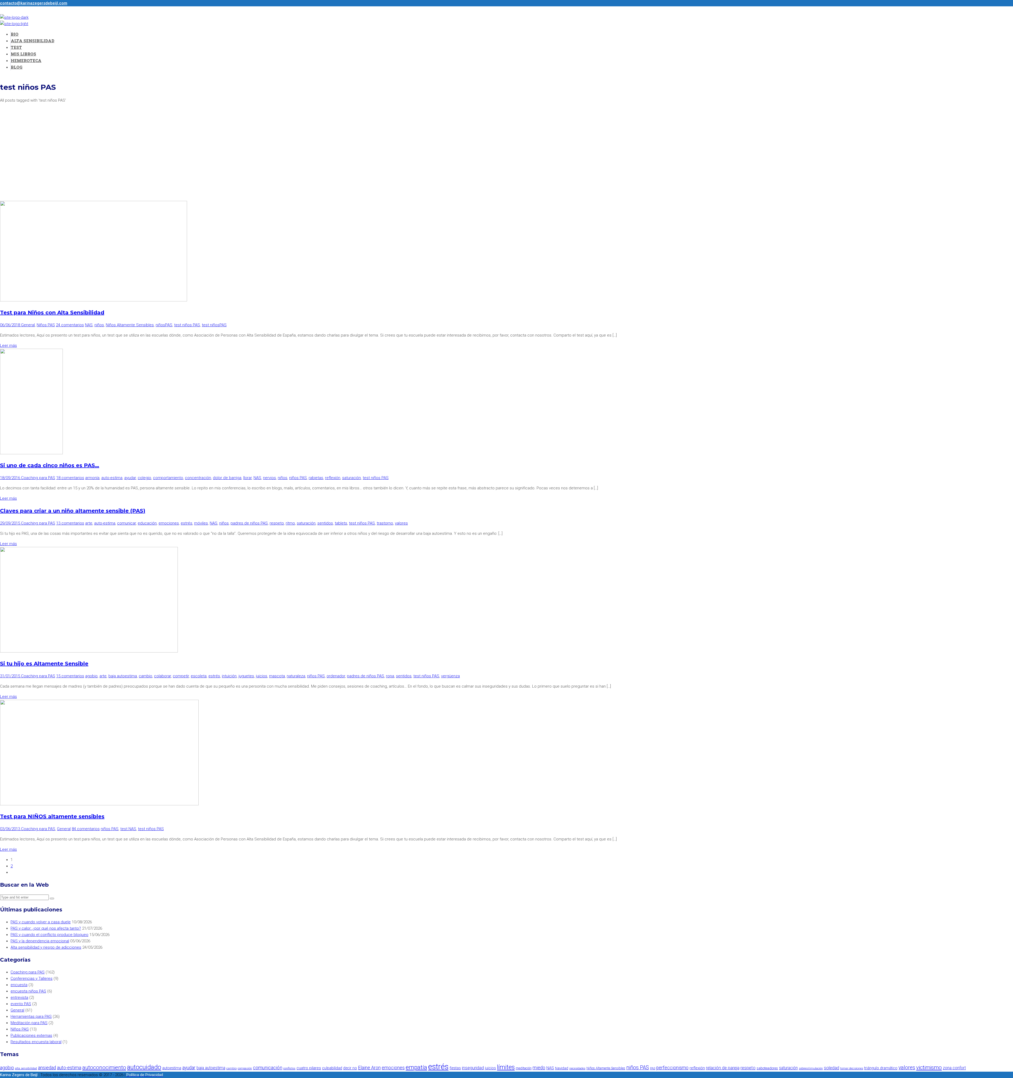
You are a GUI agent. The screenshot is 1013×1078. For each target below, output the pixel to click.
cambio (145, 676)
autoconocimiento (104, 1067)
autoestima (171, 1068)
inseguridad (473, 1067)
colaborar (162, 676)
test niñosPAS (214, 325)
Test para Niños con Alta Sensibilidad (52, 312)
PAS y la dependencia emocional (40, 941)
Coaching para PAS (38, 477)
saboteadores (767, 1068)
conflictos (289, 1068)
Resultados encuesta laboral (36, 1041)
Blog (16, 67)
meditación (524, 1068)
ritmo (290, 523)
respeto (277, 523)
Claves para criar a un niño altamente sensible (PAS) (72, 511)
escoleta (199, 676)
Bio (14, 34)
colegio (144, 477)
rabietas (316, 477)
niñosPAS (164, 325)
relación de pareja (722, 1067)
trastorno (385, 523)
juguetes (246, 676)
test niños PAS (187, 325)
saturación (351, 477)
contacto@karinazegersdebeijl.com (33, 3)
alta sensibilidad (26, 1068)
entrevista (19, 997)
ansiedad (47, 1067)
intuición (229, 676)
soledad (831, 1067)
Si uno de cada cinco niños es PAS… (49, 465)
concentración (198, 477)
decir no (350, 1068)
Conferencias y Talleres (31, 978)
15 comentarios (70, 676)
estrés (186, 523)
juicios (261, 676)
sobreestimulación (811, 1068)
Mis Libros (23, 53)
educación (147, 523)
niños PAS (298, 477)
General (28, 325)
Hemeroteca (26, 60)
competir (181, 676)
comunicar (126, 523)
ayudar (130, 477)
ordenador (336, 676)
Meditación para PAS (29, 1022)
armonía (92, 477)
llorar (247, 477)
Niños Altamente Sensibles (130, 325)
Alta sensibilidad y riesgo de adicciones (46, 947)
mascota (277, 676)
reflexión (332, 477)
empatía (416, 1067)
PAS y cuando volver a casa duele (41, 922)
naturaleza (296, 676)
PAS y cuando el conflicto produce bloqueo (49, 934)
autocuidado (144, 1067)
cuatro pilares (309, 1068)
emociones (169, 523)
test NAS (128, 828)
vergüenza (450, 676)
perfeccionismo (672, 1067)
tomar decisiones (851, 1068)
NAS (89, 325)
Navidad (561, 1068)
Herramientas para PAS (31, 1016)
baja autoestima (122, 676)
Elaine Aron (369, 1067)
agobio (91, 676)
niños (99, 325)
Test (16, 47)
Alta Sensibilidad (32, 40)
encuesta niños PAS (28, 991)
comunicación (267, 1067)
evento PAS (21, 1003)
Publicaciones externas (31, 1035)
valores (401, 523)
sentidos (325, 523)
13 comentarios (70, 523)
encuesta (19, 984)
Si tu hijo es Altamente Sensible (44, 663)
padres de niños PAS (249, 523)
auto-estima (111, 477)
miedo (539, 1067)
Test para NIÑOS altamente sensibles (52, 816)
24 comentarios (70, 325)
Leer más (8, 345)
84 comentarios (86, 828)
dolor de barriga (227, 477)
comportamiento (168, 477)
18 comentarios (70, 477)
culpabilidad (332, 1068)
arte (88, 523)
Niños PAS (46, 325)
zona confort (954, 1067)
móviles (201, 523)
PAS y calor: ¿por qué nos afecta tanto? (46, 928)
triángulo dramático (880, 1068)
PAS (652, 1068)
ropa (390, 676)
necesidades (577, 1068)
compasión (245, 1068)
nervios (269, 477)
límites (506, 1067)
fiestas (455, 1068)
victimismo (929, 1067)
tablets (341, 523)
